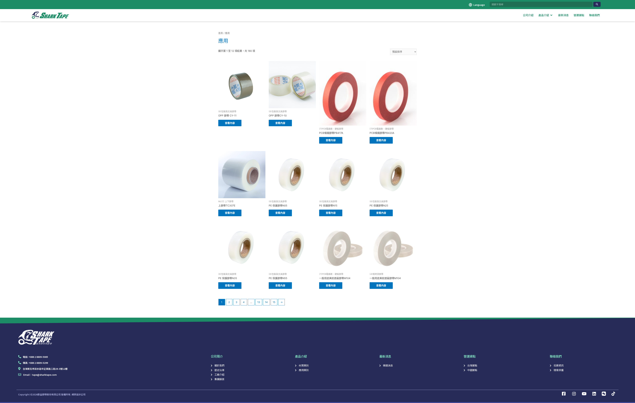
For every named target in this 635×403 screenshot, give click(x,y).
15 (274, 302)
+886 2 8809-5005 (38, 356)
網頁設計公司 (78, 394)
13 (258, 302)
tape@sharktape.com (44, 374)
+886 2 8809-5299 (38, 362)
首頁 (220, 33)
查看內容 (230, 123)
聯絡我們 (556, 356)
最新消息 (385, 356)
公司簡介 (217, 356)
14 (266, 302)
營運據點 (470, 356)
